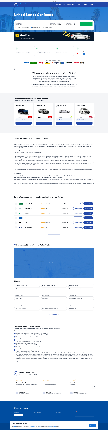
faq (23, 330)
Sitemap (35, 414)
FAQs (35, 410)
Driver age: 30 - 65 (36, 27)
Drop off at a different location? (23, 27)
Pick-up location (19, 23)
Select (23, 123)
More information (78, 203)
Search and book (88, 203)
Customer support (70, 4)
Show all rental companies (54, 233)
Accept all (92, 426)
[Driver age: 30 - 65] (31, 27)
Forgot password (58, 412)
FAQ (64, 4)
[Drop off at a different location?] (16, 27)
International (58, 4)
